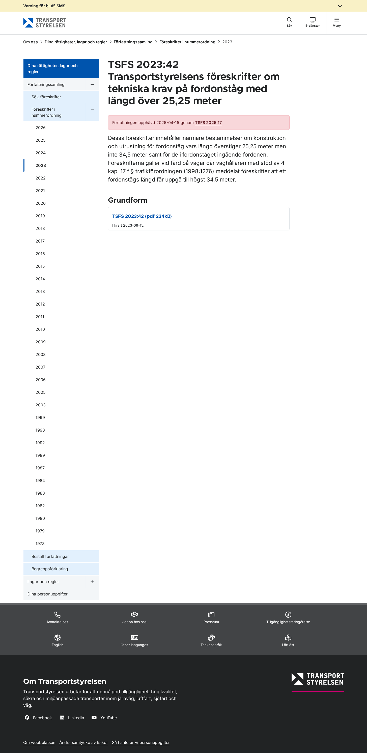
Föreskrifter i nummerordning (187, 41)
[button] (289, 23)
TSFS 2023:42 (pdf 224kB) (142, 216)
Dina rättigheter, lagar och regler (76, 41)
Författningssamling (133, 41)
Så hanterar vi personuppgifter (141, 742)
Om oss (30, 41)
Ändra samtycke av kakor (83, 742)
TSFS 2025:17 (208, 122)
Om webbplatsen (39, 742)
